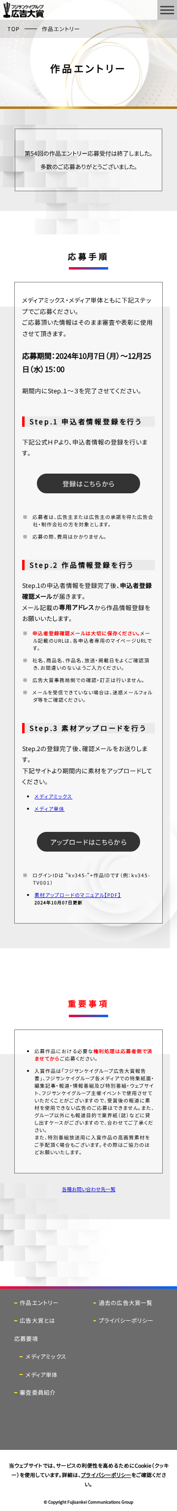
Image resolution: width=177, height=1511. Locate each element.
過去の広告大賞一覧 (125, 1302)
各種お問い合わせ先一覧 (89, 1189)
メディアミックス (53, 796)
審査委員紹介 (38, 1392)
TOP (13, 29)
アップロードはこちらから (88, 842)
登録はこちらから (88, 483)
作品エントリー (39, 1302)
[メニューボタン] (167, 10)
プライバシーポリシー (126, 1320)
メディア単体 (49, 808)
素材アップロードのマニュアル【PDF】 (77, 894)
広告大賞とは (37, 1320)
